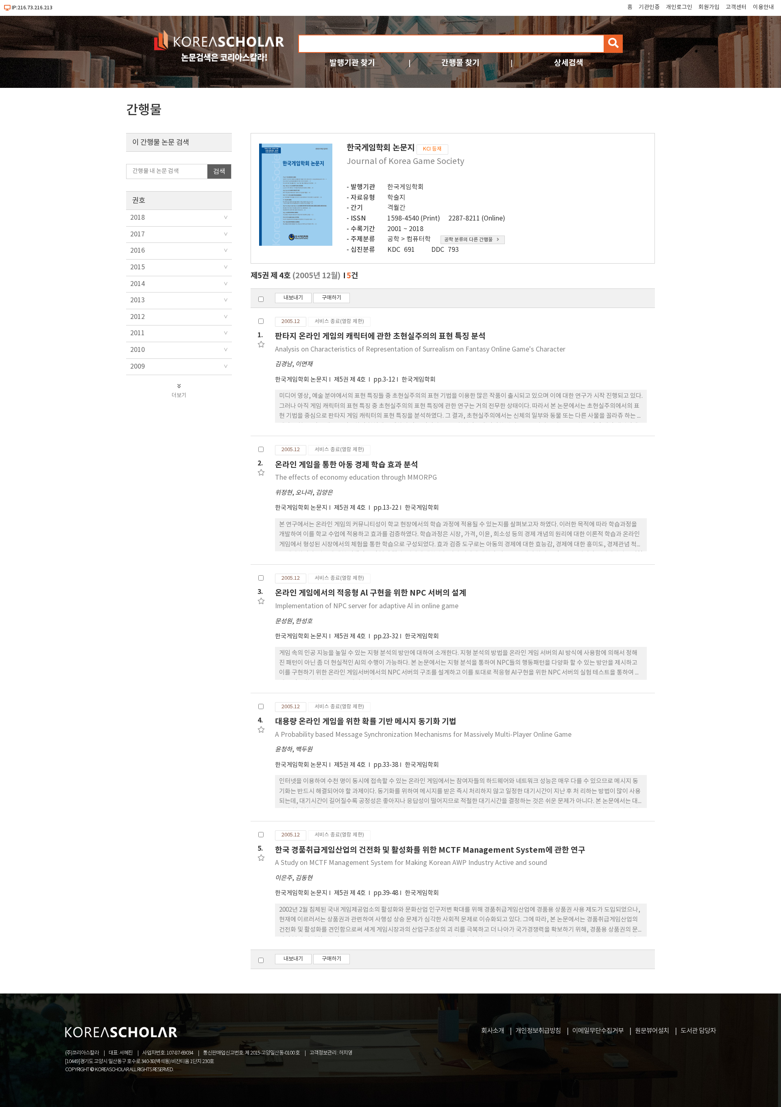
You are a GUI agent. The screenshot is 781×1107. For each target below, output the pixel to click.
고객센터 (736, 7)
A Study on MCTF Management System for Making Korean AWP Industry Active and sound (411, 863)
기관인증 (649, 7)
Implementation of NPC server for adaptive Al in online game (366, 606)
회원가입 (709, 7)
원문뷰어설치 (652, 1031)
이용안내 (763, 7)
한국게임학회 (405, 187)
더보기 (179, 395)
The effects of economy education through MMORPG (356, 477)
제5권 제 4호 (350, 379)
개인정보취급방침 (538, 1031)
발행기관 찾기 (352, 63)
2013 (137, 300)
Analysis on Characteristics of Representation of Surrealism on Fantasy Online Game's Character (420, 349)
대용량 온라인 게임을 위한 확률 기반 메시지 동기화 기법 (365, 721)
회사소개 (492, 1031)
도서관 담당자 (698, 1031)
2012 (137, 317)
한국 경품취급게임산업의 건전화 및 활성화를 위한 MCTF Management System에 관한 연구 (430, 850)
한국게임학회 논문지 (301, 379)
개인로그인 (679, 7)
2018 (137, 217)
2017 (137, 234)
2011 (137, 333)
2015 (137, 267)
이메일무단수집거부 (598, 1031)
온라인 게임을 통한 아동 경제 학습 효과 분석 (346, 464)
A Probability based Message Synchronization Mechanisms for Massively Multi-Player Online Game (423, 734)
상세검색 (568, 63)
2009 (137, 366)
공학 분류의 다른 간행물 (468, 239)
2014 (137, 284)
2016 (137, 250)
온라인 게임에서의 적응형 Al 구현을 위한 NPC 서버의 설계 (370, 593)
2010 (137, 350)
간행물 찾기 (460, 63)
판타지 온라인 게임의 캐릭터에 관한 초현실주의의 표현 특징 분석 (380, 336)
